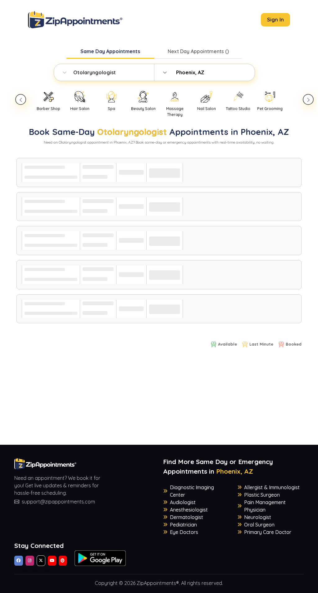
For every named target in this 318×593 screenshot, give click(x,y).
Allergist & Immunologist (272, 487)
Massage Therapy (175, 111)
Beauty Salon (143, 108)
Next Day (198, 51)
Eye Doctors (184, 532)
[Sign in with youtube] (52, 561)
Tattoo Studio (238, 108)
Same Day (110, 51)
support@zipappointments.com (58, 502)
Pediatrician (183, 525)
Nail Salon (206, 108)
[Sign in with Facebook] (18, 561)
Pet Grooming (270, 108)
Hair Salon (79, 108)
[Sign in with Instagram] (29, 561)
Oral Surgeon (259, 525)
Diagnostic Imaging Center (192, 491)
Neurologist (257, 517)
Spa (111, 108)
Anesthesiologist (189, 510)
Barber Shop (48, 108)
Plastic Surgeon (262, 495)
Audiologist (183, 502)
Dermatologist (186, 517)
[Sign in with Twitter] (41, 560)
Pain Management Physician (265, 506)
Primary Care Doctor (267, 532)
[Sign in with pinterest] (63, 561)
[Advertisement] (159, 401)
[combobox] (74, 72)
